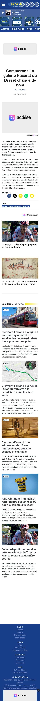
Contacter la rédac (20, 650)
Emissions (20, 660)
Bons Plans (18, 29)
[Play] (3, 12)
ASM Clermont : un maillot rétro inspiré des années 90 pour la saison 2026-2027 (19, 501)
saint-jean (26, 206)
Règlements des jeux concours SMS (20, 685)
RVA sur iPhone (20, 670)
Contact (20, 630)
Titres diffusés (20, 635)
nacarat (4, 206)
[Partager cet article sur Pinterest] (20, 197)
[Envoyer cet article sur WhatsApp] (25, 197)
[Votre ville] (21, 4)
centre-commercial (15, 206)
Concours (20, 663)
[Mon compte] (36, 4)
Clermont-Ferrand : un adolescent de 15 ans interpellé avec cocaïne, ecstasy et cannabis (17, 447)
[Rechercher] (31, 4)
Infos (29, 29)
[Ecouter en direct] (26, 4)
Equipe (20, 632)
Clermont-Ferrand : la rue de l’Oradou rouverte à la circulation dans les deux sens (20, 390)
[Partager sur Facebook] (8, 197)
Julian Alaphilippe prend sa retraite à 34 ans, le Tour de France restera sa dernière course (19, 554)
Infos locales (20, 647)
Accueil (5, 29)
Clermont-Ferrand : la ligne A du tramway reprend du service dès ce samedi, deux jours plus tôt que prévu (20, 337)
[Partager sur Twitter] (14, 197)
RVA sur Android (20, 673)
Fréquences (20, 638)
